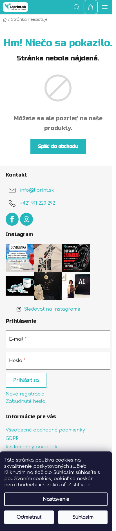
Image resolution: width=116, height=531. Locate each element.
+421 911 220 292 (37, 203)
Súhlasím (82, 517)
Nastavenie (56, 499)
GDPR (12, 438)
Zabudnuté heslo (25, 401)
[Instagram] (26, 219)
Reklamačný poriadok (31, 446)
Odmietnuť (29, 517)
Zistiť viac (79, 484)
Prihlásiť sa (26, 380)
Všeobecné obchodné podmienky (45, 430)
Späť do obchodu (58, 146)
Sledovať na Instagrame (52, 309)
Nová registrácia (25, 394)
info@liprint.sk (37, 190)
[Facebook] (12, 219)
